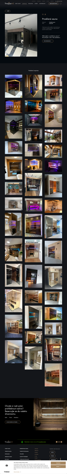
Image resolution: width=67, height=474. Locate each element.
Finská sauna (7, 448)
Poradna (39, 1)
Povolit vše (58, 463)
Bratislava (16, 417)
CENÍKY (36, 3)
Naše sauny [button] (18, 3)
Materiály (34, 1)
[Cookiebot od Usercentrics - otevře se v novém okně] (6, 472)
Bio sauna (7, 459)
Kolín (6, 417)
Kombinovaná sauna (24, 448)
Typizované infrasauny (24, 459)
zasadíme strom (42, 441)
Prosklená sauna (52, 22)
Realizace (30, 3)
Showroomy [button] (42, 3)
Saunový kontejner (24, 456)
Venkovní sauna (8, 451)
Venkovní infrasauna (24, 451)
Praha (10, 417)
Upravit (57, 466)
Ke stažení (36, 454)
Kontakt (52, 1)
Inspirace (24, 3)
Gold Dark (51, 23)
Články (43, 1)
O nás (48, 1)
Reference (36, 450)
